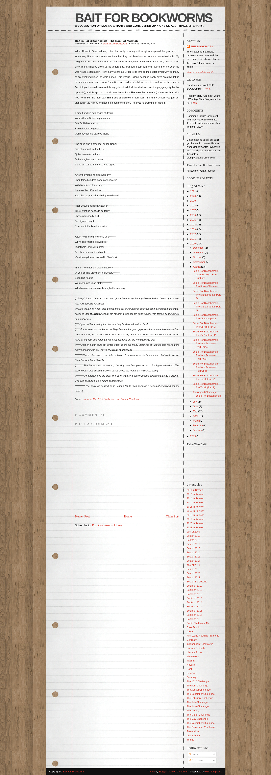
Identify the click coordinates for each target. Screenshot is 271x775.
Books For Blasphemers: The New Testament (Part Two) (206, 355)
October (197, 257)
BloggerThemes (167, 771)
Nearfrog (183, 771)
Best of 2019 (193, 569)
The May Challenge (197, 719)
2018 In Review (195, 515)
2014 (193, 224)
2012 (193, 234)
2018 (193, 205)
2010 (193, 243)
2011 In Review (195, 490)
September (199, 262)
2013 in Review (195, 494)
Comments (197, 760)
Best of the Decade (197, 581)
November (198, 252)
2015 (193, 220)
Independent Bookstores (200, 644)
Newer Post (82, 516)
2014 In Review (195, 498)
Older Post (172, 516)
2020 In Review (195, 523)
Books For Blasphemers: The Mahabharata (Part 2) (207, 295)
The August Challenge (128, 399)
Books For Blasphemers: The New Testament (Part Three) (206, 343)
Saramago (192, 677)
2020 (193, 196)
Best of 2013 (193, 548)
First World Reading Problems (203, 635)
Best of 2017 (193, 560)
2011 (193, 239)
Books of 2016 (194, 610)
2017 (193, 210)
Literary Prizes (194, 652)
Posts (194, 754)
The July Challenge (197, 702)
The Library (193, 710)
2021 (193, 191)
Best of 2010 (193, 535)
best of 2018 (193, 565)
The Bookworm (202, 46)
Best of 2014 (193, 552)
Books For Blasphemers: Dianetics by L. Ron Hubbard (206, 275)
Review (87, 399)
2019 (193, 200)
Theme (151, 771)
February (198, 425)
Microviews (193, 656)
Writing (190, 739)
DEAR (190, 631)
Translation (193, 731)
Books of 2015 (194, 606)
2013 (193, 229)
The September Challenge (201, 727)
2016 (193, 215)
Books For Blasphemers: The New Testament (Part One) (206, 367)
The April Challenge (197, 685)
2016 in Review (195, 506)
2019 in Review (195, 519)
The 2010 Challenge (104, 399)
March (196, 420)
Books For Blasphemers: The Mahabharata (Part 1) (207, 307)
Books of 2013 (194, 598)
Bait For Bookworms (143, 18)
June (195, 406)
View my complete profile (200, 72)
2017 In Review (195, 511)
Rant (189, 669)
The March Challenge (198, 714)
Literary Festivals (196, 648)
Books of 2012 (194, 594)
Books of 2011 (194, 590)
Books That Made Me (198, 623)
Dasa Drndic (193, 627)
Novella (191, 664)
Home (128, 516)
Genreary (192, 640)
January (197, 430)
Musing (191, 660)
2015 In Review (195, 502)
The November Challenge (201, 723)
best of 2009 (193, 531)
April (195, 416)
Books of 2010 (194, 585)
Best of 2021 (193, 577)
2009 (193, 436)
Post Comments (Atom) (107, 525)
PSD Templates (213, 771)
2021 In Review (195, 527)
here (207, 88)
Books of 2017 (194, 615)
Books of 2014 (194, 602)
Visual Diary (193, 735)
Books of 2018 (194, 619)
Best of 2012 (193, 544)
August (197, 266)
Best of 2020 (193, 573)
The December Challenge (201, 694)
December (198, 247)
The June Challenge (198, 706)
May (195, 411)
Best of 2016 (193, 556)
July (195, 401)
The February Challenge (200, 698)
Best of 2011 (193, 540)
